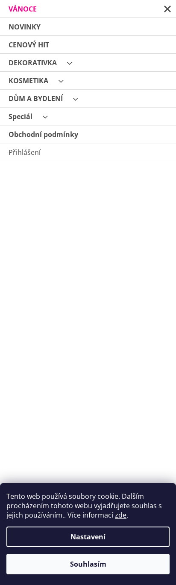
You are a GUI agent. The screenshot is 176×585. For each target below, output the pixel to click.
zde (120, 515)
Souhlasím (88, 564)
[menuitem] (88, 8)
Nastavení (88, 536)
